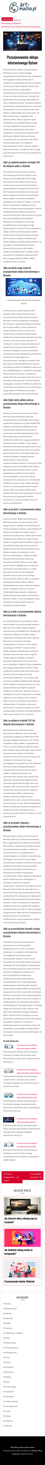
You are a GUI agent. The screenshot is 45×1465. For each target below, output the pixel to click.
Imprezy (8, 1328)
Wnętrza (8, 1421)
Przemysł (9, 1367)
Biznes (8, 1304)
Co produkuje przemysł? (35, 1175)
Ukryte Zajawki (11, 1401)
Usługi (8, 1416)
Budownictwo (11, 1309)
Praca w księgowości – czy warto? (11, 1177)
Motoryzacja (10, 1343)
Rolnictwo (9, 1372)
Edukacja (9, 1318)
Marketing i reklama (14, 1333)
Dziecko (8, 1313)
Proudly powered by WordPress (16, 1451)
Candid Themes (26, 1454)
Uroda (7, 1411)
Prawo (8, 1362)
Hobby (7, 1323)
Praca (7, 1357)
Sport (7, 1382)
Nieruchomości (11, 1348)
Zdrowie (8, 1426)
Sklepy (8, 1377)
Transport (9, 1392)
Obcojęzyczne (11, 1353)
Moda (7, 1338)
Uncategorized (11, 1406)
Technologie (10, 1387)
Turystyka (9, 1396)
